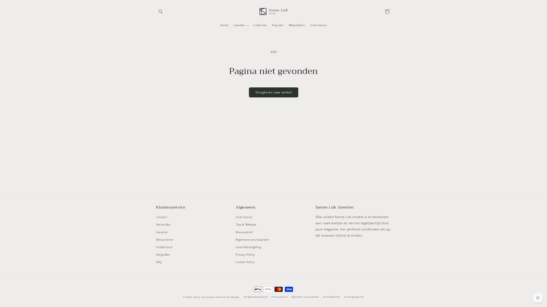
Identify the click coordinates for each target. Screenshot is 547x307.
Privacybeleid (279, 297)
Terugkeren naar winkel (273, 92)
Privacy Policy (245, 254)
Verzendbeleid (331, 297)
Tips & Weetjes (246, 224)
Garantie (162, 232)
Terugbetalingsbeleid (256, 297)
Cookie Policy (245, 262)
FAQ (159, 262)
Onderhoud (164, 247)
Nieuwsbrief (244, 232)
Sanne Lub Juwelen (204, 297)
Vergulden (163, 254)
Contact (161, 217)
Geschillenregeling (248, 247)
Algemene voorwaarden (252, 240)
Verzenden (163, 224)
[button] (160, 11)
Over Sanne (244, 217)
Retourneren (165, 240)
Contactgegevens (354, 297)
